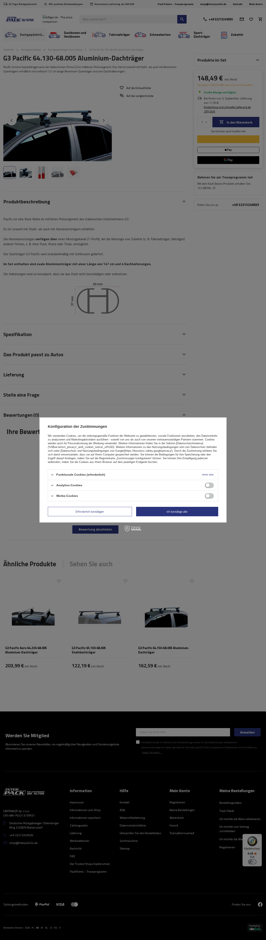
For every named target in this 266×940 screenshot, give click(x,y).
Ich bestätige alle (177, 511)
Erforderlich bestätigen (90, 511)
